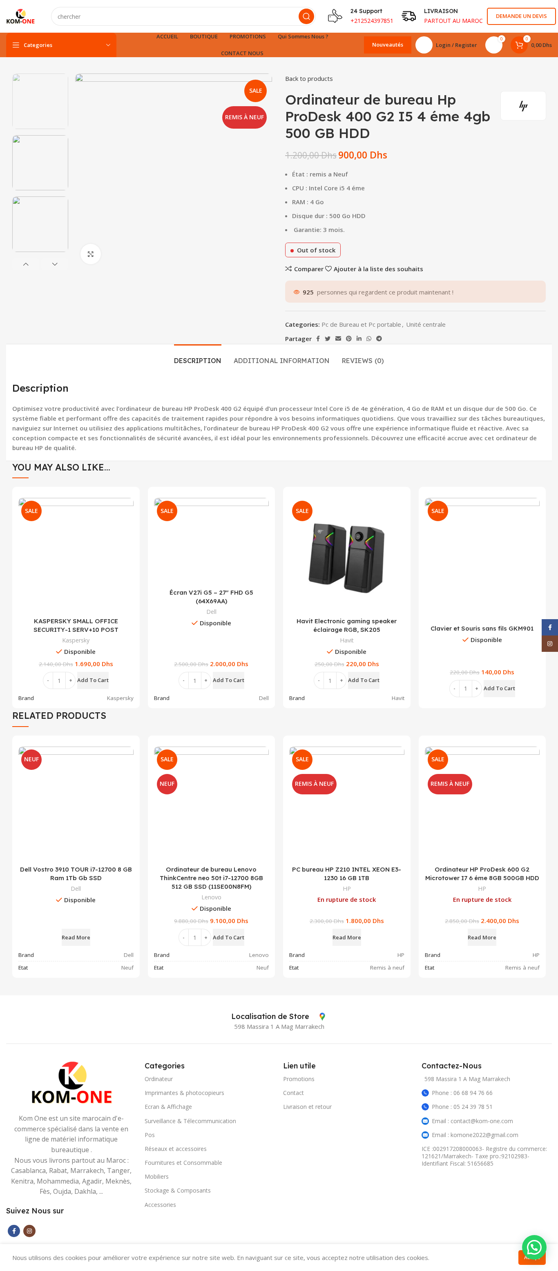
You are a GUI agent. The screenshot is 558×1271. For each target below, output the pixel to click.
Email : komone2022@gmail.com (475, 1135)
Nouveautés (387, 44)
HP (347, 888)
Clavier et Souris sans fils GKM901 (482, 628)
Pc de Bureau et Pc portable (361, 324)
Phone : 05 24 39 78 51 (462, 1106)
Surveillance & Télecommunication (190, 1121)
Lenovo (211, 897)
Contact (293, 1093)
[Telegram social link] (379, 338)
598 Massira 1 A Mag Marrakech (467, 1079)
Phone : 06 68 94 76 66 (462, 1093)
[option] (40, 101)
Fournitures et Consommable (183, 1162)
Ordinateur (159, 1079)
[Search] (306, 16)
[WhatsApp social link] (369, 338)
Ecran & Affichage (168, 1106)
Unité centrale (426, 324)
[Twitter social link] (327, 338)
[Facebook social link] (318, 338)
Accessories (160, 1205)
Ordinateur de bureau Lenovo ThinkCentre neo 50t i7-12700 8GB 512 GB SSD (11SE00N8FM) (211, 877)
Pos (150, 1135)
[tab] (197, 356)
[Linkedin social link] (359, 338)
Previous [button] (25, 264)
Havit (347, 640)
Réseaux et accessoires (176, 1149)
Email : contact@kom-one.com (472, 1121)
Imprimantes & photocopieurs (184, 1093)
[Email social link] (338, 338)
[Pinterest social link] (349, 338)
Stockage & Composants (178, 1190)
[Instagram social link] (29, 1231)
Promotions (299, 1079)
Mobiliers (157, 1176)
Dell (211, 611)
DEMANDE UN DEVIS (521, 16)
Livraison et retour (307, 1106)
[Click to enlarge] (90, 254)
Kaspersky (75, 640)
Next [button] (54, 264)
